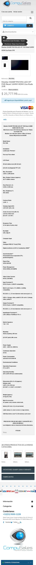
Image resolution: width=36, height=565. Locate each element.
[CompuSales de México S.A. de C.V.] (18, 539)
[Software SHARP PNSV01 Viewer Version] (18, 455)
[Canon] (12, 490)
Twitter (15, 522)
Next (34, 490)
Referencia (5, 78)
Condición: (4, 89)
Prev (2, 490)
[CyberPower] (28, 490)
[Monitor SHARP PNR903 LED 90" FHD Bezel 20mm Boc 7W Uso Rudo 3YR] (6, 455)
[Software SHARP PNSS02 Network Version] (29, 455)
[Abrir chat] (28, 562)
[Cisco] (16, 490)
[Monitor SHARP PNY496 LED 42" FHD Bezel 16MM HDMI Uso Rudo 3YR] (20, 65)
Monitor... (4, 461)
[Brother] (4, 490)
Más (4, 119)
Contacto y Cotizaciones (11, 562)
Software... (15, 461)
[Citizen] (20, 490)
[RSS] (21, 522)
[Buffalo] (8, 490)
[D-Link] (32, 490)
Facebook (8, 522)
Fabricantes (8, 477)
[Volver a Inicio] (4, 37)
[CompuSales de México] (18, 4)
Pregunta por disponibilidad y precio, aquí (19, 100)
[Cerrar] (31, 562)
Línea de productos (10, 32)
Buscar (30, 20)
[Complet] (24, 490)
